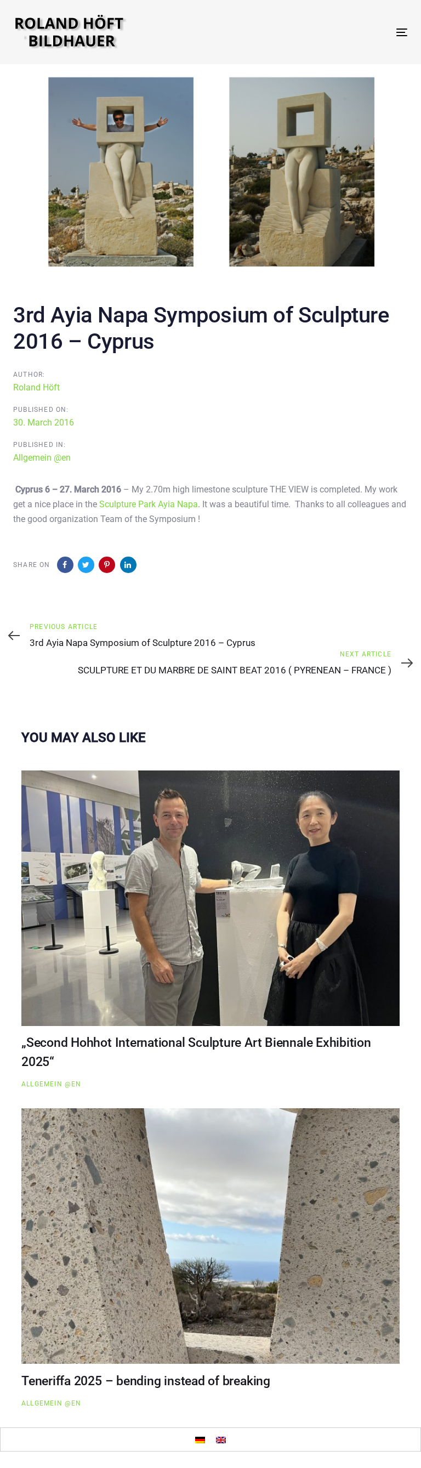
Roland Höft (36, 387)
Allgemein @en (42, 457)
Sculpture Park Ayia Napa (148, 504)
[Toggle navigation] (341, 32)
